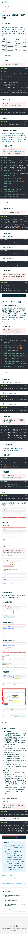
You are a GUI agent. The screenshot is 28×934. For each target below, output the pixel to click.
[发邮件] (11, 926)
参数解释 (7, 202)
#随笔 (11, 875)
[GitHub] (14, 926)
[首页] (2, 6)
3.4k (17, 9)
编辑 (3, 875)
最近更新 (7, 891)
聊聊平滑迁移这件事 (8, 883)
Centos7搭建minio (20, 883)
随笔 (8, 6)
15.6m (22, 9)
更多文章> (8, 909)
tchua (4, 9)
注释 (6, 373)
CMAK (17, 450)
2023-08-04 (10, 9)
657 (5, 11)
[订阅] (17, 926)
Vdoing (8, 928)
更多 (5, 6)
